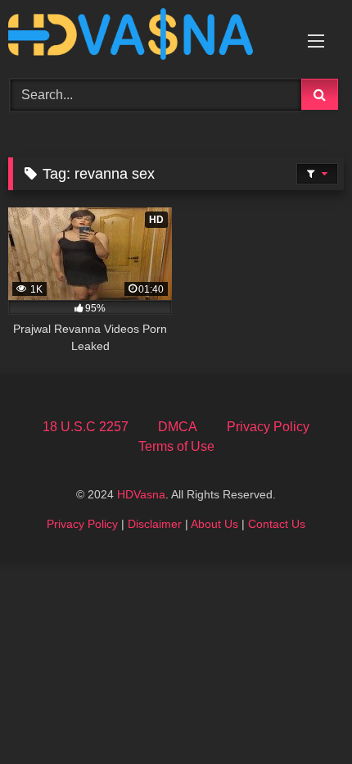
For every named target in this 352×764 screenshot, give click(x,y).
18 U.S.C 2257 (86, 427)
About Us (214, 523)
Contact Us (276, 523)
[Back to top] (301, 715)
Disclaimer (155, 523)
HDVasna (141, 494)
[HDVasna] (144, 37)
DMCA (177, 427)
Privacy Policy (268, 427)
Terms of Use (176, 446)
